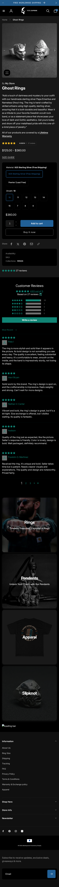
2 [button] (26, 483)
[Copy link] (38, 244)
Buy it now (29, 232)
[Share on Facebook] (11, 244)
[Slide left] (3, 3)
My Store (8, 83)
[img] (8, 337)
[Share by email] (31, 244)
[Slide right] (56, 3)
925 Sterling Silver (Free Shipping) (24, 174)
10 (10, 197)
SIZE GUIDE (8, 157)
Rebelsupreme (26, 845)
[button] (4, 11)
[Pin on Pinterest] (24, 244)
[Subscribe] (51, 874)
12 (26, 197)
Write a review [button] (29, 320)
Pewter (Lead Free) (17, 182)
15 (9, 206)
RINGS (20, 261)
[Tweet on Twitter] (18, 244)
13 (35, 197)
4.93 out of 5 (36, 291)
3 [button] (30, 483)
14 (44, 197)
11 (18, 197)
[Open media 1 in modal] (29, 50)
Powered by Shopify (35, 845)
